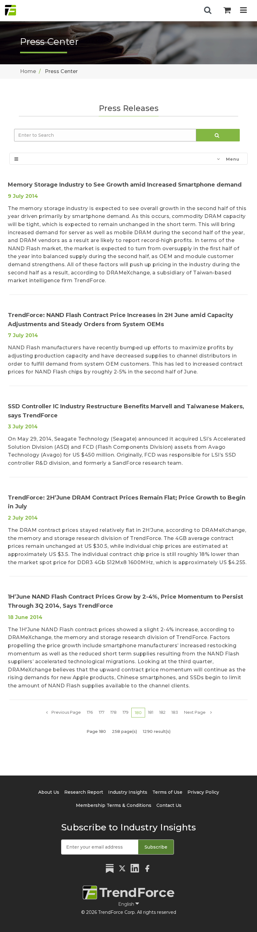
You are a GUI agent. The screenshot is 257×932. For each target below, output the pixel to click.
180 (138, 712)
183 (174, 712)
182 (162, 712)
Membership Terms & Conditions (113, 805)
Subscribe (155, 847)
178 (113, 712)
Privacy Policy (203, 792)
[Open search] (207, 10)
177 (101, 712)
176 (90, 712)
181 (150, 712)
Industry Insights (127, 792)
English (126, 904)
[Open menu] (243, 10)
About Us (48, 792)
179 (125, 712)
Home (28, 71)
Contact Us (168, 805)
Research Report (83, 792)
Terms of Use (167, 792)
